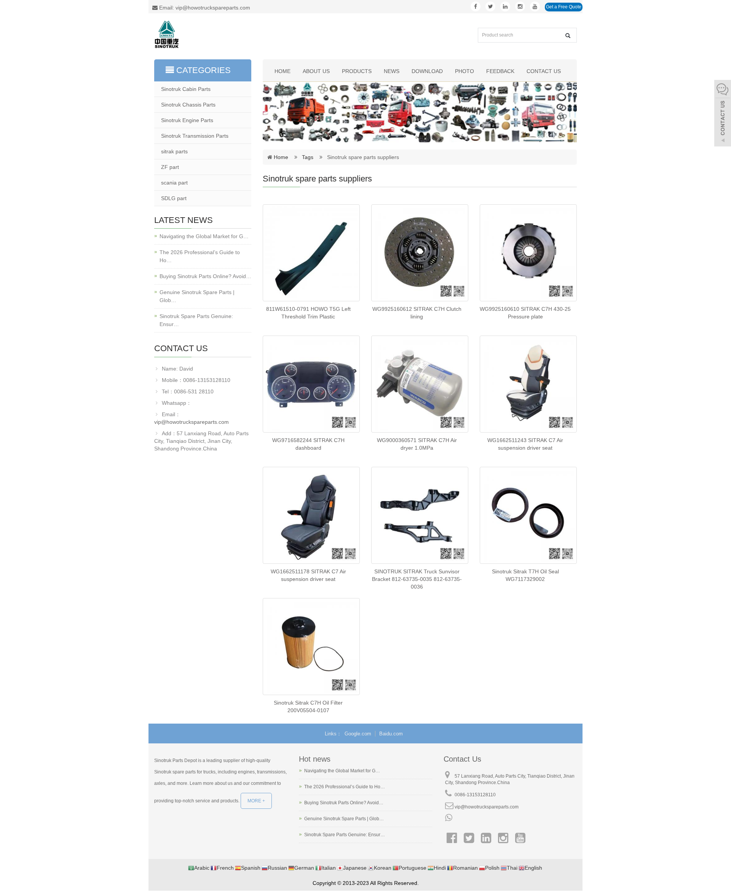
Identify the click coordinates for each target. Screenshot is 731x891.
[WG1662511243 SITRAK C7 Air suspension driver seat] (528, 384)
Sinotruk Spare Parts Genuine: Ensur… (196, 320)
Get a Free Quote (563, 7)
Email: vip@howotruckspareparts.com (204, 8)
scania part (174, 183)
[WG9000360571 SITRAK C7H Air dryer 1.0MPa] (419, 384)
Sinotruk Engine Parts (187, 120)
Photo (464, 71)
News (391, 71)
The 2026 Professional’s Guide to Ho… (200, 256)
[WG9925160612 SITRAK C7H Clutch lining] (419, 252)
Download (427, 71)
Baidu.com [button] (391, 734)
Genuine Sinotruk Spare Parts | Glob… (197, 296)
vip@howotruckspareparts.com (191, 422)
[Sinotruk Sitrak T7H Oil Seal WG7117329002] (528, 515)
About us (316, 71)
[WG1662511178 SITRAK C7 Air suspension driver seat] (311, 515)
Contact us (544, 71)
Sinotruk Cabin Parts (186, 89)
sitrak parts (174, 151)
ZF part (170, 167)
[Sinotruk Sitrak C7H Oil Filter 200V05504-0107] (311, 646)
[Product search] (567, 36)
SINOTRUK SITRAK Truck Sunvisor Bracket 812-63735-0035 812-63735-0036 (417, 579)
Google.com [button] (358, 734)
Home (282, 71)
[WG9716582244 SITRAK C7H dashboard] (311, 384)
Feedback (500, 71)
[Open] (722, 114)
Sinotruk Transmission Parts (194, 136)
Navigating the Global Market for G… (204, 236)
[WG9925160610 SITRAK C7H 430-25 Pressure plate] (528, 252)
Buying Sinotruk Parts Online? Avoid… (205, 276)
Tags (310, 157)
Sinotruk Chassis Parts (188, 105)
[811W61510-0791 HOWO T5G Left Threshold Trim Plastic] (311, 252)
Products (357, 71)
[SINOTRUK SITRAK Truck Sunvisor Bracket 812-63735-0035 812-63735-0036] (419, 515)
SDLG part (174, 198)
